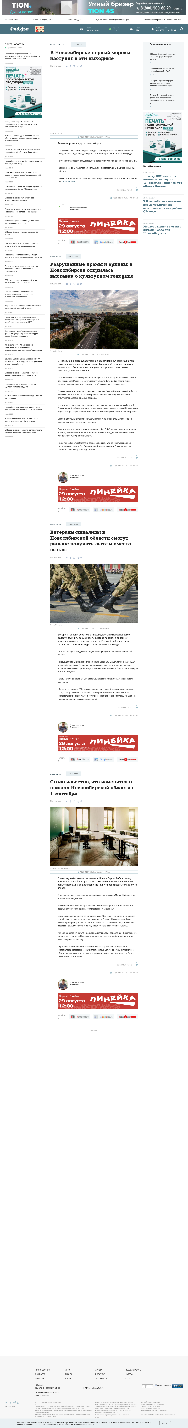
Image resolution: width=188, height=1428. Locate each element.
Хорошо (165, 1423)
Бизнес (68, 1374)
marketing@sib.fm (42, 1395)
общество (78, 44)
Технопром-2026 (11, 20)
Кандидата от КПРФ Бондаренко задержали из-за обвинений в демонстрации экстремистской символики (23, 347)
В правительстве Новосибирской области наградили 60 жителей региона (23, 306)
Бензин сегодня (74, 20)
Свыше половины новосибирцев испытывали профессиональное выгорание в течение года (19, 294)
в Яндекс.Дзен (10, 1406)
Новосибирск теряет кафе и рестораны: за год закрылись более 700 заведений (23, 187)
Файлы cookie (100, 1418)
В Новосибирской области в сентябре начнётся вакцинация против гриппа (21, 374)
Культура (39, 1378)
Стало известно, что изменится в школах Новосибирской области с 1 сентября (22, 150)
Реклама (39, 1385)
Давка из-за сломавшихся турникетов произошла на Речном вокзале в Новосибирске (21, 268)
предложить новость (15, 48)
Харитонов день (68, 181)
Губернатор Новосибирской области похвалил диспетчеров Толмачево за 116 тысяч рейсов (23, 175)
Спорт (128, 1378)
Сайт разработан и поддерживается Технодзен (158, 1414)
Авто (67, 1370)
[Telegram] (80, 65)
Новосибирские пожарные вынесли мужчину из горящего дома (20, 385)
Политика (100, 1374)
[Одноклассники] (69, 66)
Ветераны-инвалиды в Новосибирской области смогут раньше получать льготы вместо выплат (22, 138)
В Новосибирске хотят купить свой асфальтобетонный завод (20, 199)
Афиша (98, 1370)
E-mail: (94, 1388)
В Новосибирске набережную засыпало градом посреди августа (22, 221)
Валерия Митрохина (78, 208)
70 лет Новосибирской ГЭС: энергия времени (162, 20)
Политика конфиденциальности (106, 1412)
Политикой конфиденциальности (80, 1424)
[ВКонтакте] (66, 66)
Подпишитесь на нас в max (125, 198)
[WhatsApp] (73, 66)
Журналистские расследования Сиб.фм (112, 20)
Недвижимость (133, 1370)
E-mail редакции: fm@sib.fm (150, 1408)
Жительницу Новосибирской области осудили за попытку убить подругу (21, 419)
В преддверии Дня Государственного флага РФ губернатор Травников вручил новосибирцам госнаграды (22, 333)
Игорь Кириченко (77, 476)
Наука (68, 1378)
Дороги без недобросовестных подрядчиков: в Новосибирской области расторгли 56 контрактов (22, 56)
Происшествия (42, 1370)
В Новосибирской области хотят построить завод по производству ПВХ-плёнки (23, 431)
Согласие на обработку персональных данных (112, 1415)
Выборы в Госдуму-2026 (42, 20)
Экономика (101, 1378)
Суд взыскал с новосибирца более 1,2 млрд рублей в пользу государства (21, 244)
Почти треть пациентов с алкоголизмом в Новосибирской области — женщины (23, 210)
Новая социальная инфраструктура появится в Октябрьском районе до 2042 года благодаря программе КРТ (22, 319)
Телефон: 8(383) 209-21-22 (47, 1388)
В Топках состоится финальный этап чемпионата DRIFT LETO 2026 (21, 281)
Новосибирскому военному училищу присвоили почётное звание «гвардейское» (23, 256)
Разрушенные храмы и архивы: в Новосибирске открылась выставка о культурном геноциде (21, 124)
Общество (40, 1374)
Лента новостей (14, 43)
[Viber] (77, 66)
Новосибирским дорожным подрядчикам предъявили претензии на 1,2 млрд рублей (23, 408)
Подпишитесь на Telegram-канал (95, 137)
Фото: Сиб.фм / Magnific (60, 868)
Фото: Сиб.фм (56, 133)
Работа (128, 1374)
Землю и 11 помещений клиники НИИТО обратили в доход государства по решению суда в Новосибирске (23, 361)
